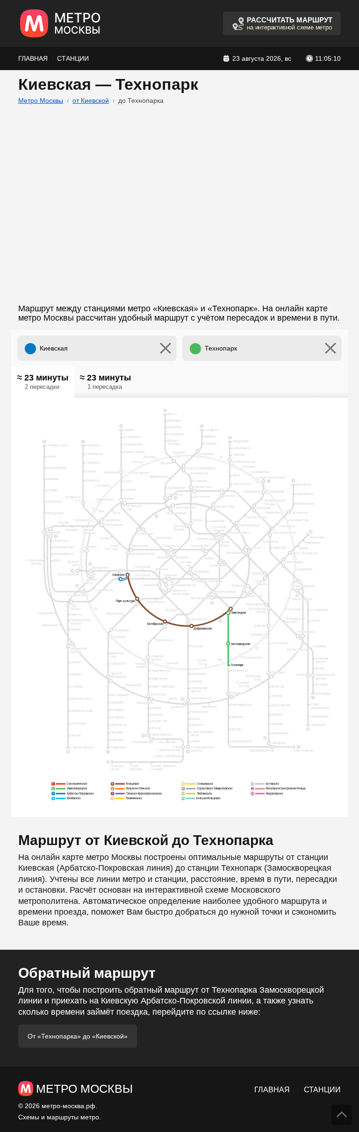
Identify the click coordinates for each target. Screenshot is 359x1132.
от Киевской (90, 100)
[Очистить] (165, 348)
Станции (73, 58)
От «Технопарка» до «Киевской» (78, 1036)
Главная (33, 58)
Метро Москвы (40, 100)
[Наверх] (341, 1114)
